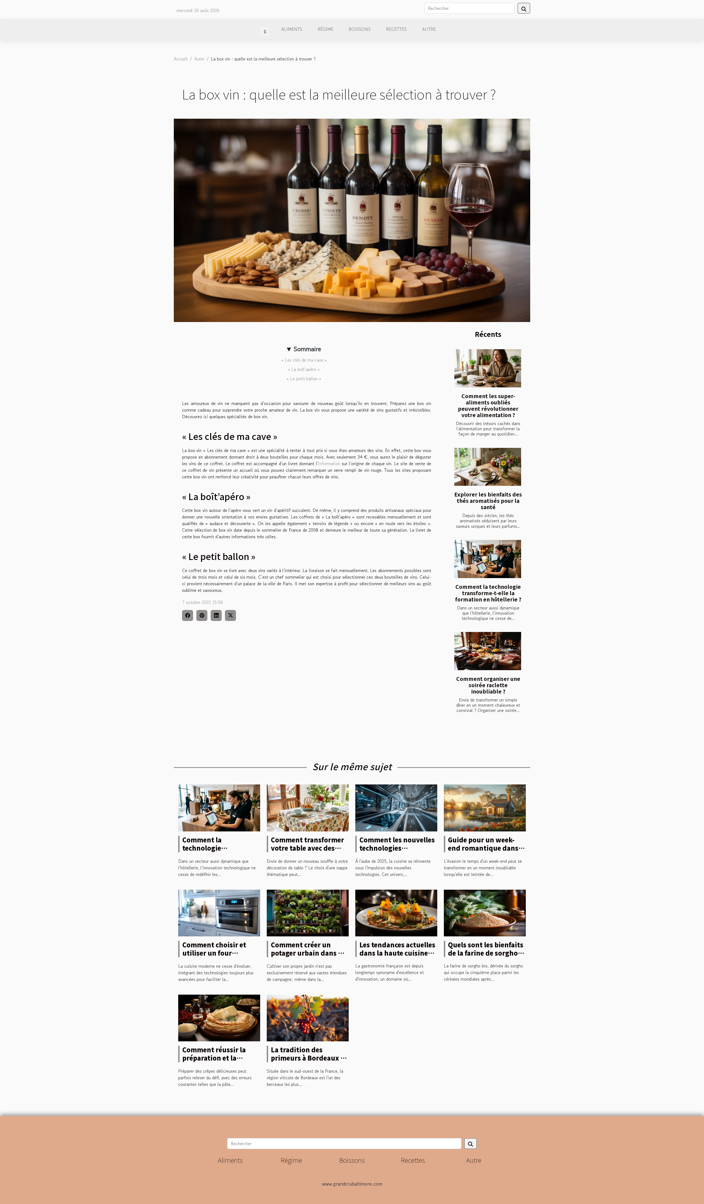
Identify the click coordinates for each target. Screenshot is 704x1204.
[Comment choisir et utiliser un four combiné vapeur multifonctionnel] (219, 912)
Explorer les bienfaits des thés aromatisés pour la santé (488, 500)
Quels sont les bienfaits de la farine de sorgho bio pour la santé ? (485, 953)
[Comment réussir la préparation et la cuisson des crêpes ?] (219, 1017)
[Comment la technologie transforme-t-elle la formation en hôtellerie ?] (487, 559)
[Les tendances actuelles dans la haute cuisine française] (396, 912)
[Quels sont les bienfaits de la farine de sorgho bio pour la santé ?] (485, 912)
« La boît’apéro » (304, 369)
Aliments (291, 29)
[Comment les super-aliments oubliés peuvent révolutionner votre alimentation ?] (487, 368)
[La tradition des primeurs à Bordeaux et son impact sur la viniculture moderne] (308, 1017)
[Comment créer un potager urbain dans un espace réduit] (308, 912)
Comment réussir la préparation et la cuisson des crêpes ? (214, 1058)
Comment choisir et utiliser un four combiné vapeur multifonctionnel (214, 957)
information (329, 463)
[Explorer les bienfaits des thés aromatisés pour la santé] (487, 467)
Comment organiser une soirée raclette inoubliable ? (488, 685)
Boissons (360, 29)
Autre (429, 29)
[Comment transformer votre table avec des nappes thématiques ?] (308, 807)
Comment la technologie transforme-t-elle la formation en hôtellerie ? (488, 593)
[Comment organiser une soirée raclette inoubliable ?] (487, 651)
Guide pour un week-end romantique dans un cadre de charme (483, 848)
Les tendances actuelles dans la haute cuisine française (397, 953)
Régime (325, 29)
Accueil (181, 59)
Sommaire (307, 349)
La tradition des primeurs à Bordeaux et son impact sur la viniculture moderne (309, 1062)
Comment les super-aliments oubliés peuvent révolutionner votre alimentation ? (488, 405)
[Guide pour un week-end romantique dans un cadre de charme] (485, 807)
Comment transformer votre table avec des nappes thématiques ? (307, 848)
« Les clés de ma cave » (304, 360)
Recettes (396, 29)
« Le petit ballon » (304, 378)
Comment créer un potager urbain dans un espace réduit (309, 953)
